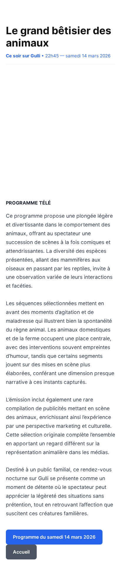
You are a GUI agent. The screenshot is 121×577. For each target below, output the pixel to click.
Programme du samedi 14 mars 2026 (54, 537)
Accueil (21, 552)
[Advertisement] (60, 131)
